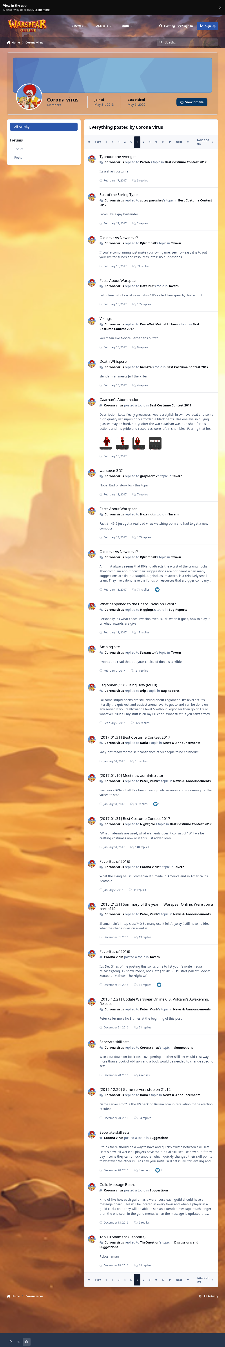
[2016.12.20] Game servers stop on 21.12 (135, 1089)
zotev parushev (151, 200)
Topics (19, 149)
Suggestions (183, 1047)
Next (179, 142)
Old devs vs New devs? (119, 237)
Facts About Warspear (118, 280)
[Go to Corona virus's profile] (92, 159)
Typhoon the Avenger (118, 156)
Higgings (147, 609)
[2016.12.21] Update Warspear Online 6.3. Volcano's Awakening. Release (154, 1001)
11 (170, 142)
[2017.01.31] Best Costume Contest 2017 (135, 737)
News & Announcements (181, 743)
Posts (18, 157)
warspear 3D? (111, 470)
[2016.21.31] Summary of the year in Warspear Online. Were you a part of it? (156, 906)
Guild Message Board (117, 1184)
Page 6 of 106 (203, 142)
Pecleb (145, 162)
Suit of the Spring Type (119, 194)
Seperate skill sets (114, 1041)
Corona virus (114, 162)
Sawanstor (148, 652)
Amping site (110, 646)
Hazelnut (147, 286)
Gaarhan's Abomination (119, 399)
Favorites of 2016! (115, 861)
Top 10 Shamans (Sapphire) (122, 1236)
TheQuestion (149, 1242)
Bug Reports (178, 609)
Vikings (106, 318)
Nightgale (147, 824)
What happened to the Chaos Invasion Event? (138, 603)
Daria (144, 743)
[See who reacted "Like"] (157, 589)
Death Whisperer (114, 361)
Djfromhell (148, 243)
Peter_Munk (149, 781)
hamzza (146, 367)
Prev (98, 142)
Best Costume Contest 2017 (186, 162)
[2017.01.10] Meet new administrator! (132, 775)
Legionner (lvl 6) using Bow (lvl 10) (128, 684)
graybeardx (148, 476)
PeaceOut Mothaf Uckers (159, 324)
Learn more (8, 7)
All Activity (21, 127)
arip (143, 691)
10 (162, 142)
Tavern (176, 243)
